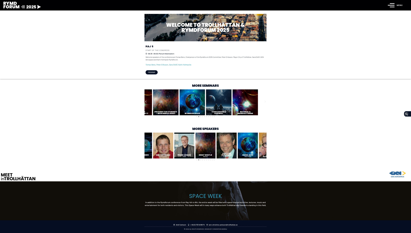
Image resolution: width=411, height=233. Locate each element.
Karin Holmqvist (184, 65)
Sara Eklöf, (173, 65)
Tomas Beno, (151, 65)
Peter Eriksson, (162, 65)
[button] (145, 101)
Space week (205, 196)
